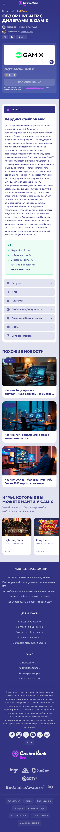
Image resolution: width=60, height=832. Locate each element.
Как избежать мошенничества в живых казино (29, 591)
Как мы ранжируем (29, 673)
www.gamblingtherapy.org (35, 88)
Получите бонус (29, 82)
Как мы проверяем (29, 667)
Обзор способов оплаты (29, 632)
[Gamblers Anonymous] (25, 770)
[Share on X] (5, 37)
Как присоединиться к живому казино (29, 577)
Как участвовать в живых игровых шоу (29, 601)
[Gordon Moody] (29, 778)
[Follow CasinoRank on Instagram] (19, 735)
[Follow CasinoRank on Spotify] (40, 735)
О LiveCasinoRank (29, 662)
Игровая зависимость (29, 637)
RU (28, 742)
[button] (29, 109)
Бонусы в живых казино (29, 626)
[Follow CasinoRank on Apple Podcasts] (47, 735)
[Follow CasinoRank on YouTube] (33, 735)
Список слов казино (29, 621)
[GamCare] (40, 770)
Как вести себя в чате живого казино (29, 596)
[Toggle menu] (4, 4)
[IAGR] (14, 770)
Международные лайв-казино (29, 642)
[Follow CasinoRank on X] (26, 735)
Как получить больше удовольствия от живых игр (28, 584)
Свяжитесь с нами (29, 678)
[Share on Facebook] (12, 37)
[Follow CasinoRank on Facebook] (12, 735)
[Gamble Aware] (25, 787)
